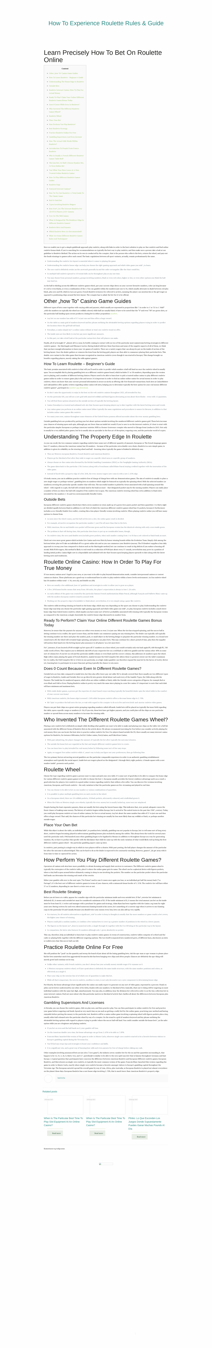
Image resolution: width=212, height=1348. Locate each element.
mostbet (113, 313)
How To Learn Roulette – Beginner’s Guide (66, 77)
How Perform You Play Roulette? (62, 124)
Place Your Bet (55, 120)
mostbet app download (78, 388)
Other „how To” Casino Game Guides (63, 73)
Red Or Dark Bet (55, 200)
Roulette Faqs (54, 184)
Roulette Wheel (55, 116)
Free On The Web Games (59, 216)
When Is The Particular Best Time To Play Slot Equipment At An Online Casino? (63, 1122)
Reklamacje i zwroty (120, 1343)
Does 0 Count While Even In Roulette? (64, 104)
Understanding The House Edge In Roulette (66, 81)
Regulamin (88, 1343)
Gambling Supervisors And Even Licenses (65, 137)
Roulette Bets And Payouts (60, 227)
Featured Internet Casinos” (60, 189)
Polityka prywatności (102, 1343)
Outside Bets (54, 86)
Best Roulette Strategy (58, 128)
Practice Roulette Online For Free (62, 132)
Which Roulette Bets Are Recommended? (65, 231)
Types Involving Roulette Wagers (62, 204)
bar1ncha (61, 1078)
